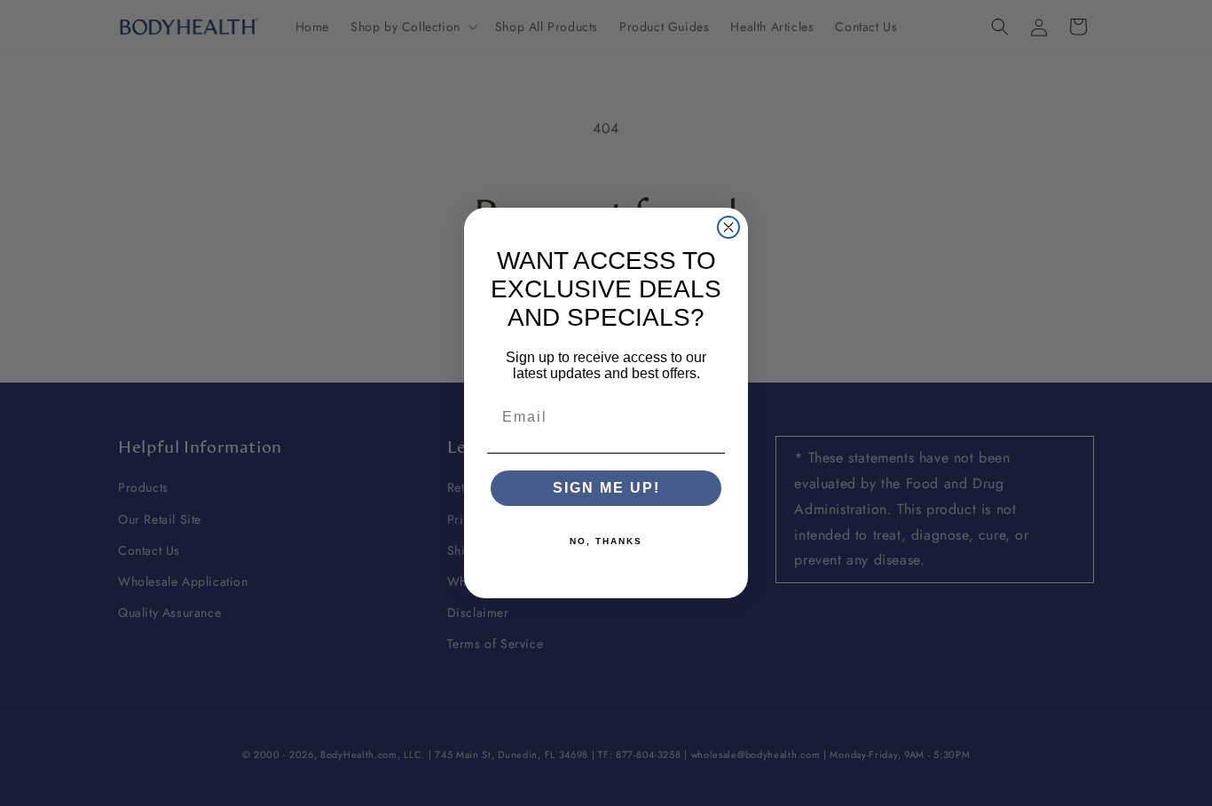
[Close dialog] (728, 227)
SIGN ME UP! (606, 487)
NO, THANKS (606, 541)
